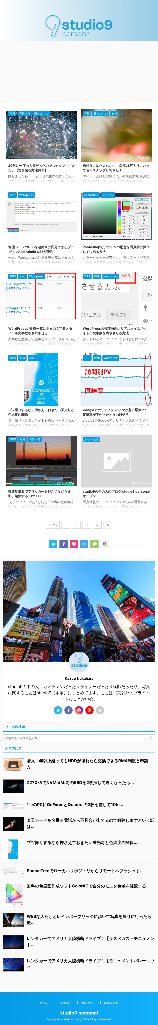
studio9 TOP (111, 1002)
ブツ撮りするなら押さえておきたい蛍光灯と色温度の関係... (82, 842)
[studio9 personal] (84, 544)
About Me (86, 1002)
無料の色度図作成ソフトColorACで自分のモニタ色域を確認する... (88, 886)
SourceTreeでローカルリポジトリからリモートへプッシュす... (85, 870)
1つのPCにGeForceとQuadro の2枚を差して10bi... (75, 804)
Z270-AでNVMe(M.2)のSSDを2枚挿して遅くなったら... (80, 782)
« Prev (52, 525)
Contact (64, 1002)
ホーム (44, 1002)
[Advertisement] (79, 72)
